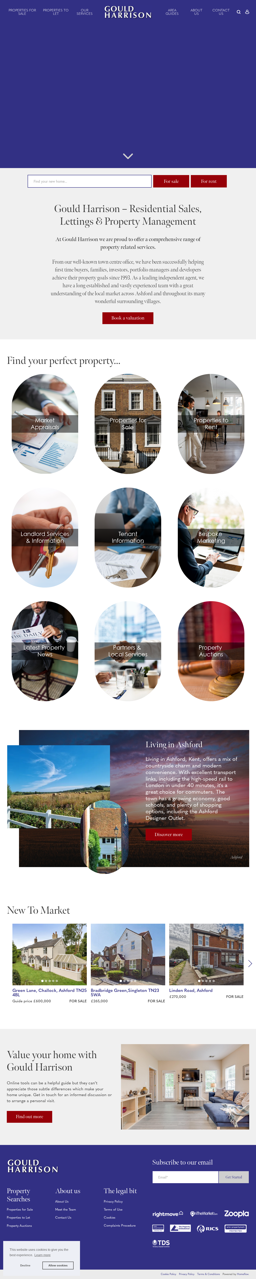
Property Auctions (19, 1226)
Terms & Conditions (208, 1274)
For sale (171, 181)
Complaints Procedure (120, 1225)
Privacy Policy (113, 1201)
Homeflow (242, 1274)
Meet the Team (65, 1209)
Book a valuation (127, 318)
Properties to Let (56, 12)
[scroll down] (128, 158)
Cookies (109, 1217)
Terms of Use (113, 1209)
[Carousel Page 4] (53, 981)
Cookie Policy (168, 1274)
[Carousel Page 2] (46, 981)
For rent (209, 181)
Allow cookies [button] (58, 1265)
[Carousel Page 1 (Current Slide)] (42, 981)
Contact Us (221, 12)
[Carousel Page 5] (57, 981)
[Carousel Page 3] (49, 981)
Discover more (169, 834)
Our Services (85, 12)
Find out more (29, 1117)
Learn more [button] (42, 1255)
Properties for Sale (22, 12)
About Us (196, 12)
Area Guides (172, 12)
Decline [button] (25, 1265)
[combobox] (90, 181)
